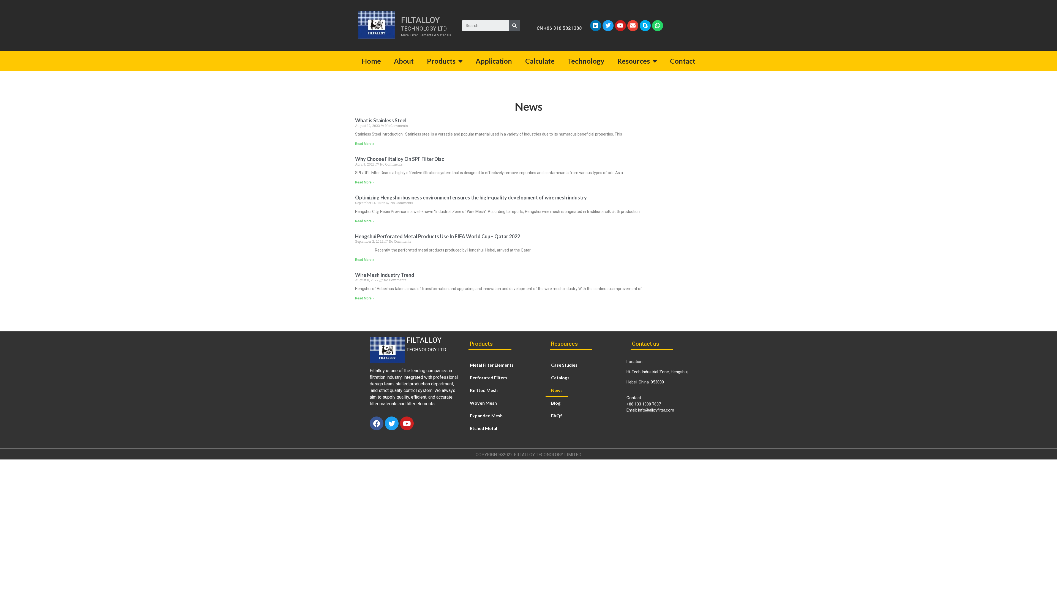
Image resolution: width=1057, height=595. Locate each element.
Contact (682, 61)
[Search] (514, 25)
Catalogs (560, 377)
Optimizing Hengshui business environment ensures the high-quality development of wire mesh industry (471, 197)
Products (441, 61)
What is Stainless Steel (381, 120)
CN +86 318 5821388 (559, 28)
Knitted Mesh (484, 390)
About (404, 61)
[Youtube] (620, 25)
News (557, 390)
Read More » (364, 144)
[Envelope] (632, 25)
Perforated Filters (488, 377)
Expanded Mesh (486, 415)
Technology (586, 61)
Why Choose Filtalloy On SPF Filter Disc (399, 159)
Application (494, 61)
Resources (633, 61)
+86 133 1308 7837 (643, 404)
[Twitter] (608, 25)
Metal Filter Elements (492, 364)
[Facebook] (376, 423)
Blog (555, 402)
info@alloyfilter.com (656, 410)
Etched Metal (483, 428)
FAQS (557, 415)
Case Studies (564, 364)
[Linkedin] (595, 25)
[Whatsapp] (657, 25)
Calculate (540, 61)
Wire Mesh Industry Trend (384, 275)
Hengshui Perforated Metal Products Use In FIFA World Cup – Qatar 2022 (437, 236)
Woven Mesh (483, 402)
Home (371, 61)
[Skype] (645, 25)
